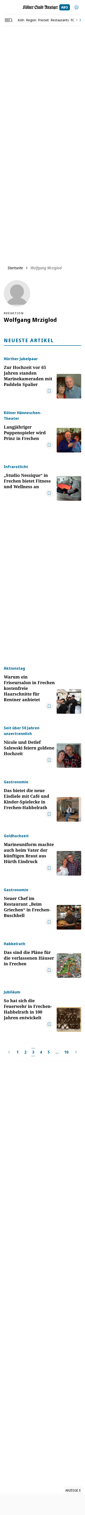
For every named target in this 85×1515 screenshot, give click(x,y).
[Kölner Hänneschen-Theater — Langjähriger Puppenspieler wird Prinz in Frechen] (69, 431)
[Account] (76, 7)
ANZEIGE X (73, 1490)
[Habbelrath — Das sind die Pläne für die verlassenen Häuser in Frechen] (69, 959)
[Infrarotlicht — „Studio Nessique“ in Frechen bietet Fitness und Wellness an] (69, 482)
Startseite (15, 267)
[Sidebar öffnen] (8, 20)
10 (66, 1052)
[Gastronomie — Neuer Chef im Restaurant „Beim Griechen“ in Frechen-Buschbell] (69, 908)
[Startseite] (40, 7)
